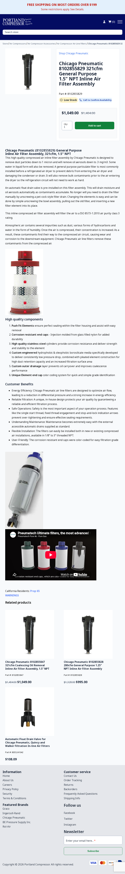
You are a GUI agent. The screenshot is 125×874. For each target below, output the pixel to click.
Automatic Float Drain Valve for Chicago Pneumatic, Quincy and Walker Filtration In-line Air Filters (27, 742)
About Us (8, 780)
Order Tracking (73, 780)
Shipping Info (72, 798)
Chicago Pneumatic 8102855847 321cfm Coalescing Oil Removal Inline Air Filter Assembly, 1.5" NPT (27, 665)
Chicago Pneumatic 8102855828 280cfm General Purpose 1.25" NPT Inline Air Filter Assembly (83, 665)
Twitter (68, 819)
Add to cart (94, 125)
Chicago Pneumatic (14, 817)
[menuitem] (32, 776)
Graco (6, 808)
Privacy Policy (11, 789)
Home (6, 776)
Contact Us (70, 776)
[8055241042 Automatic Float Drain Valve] (33, 711)
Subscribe (93, 851)
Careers (7, 785)
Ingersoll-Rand (11, 813)
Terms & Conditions (14, 798)
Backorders (70, 789)
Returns (68, 785)
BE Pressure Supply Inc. (17, 822)
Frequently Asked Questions (80, 793)
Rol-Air (7, 826)
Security (7, 793)
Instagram (70, 824)
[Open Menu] (120, 21)
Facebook (69, 813)
